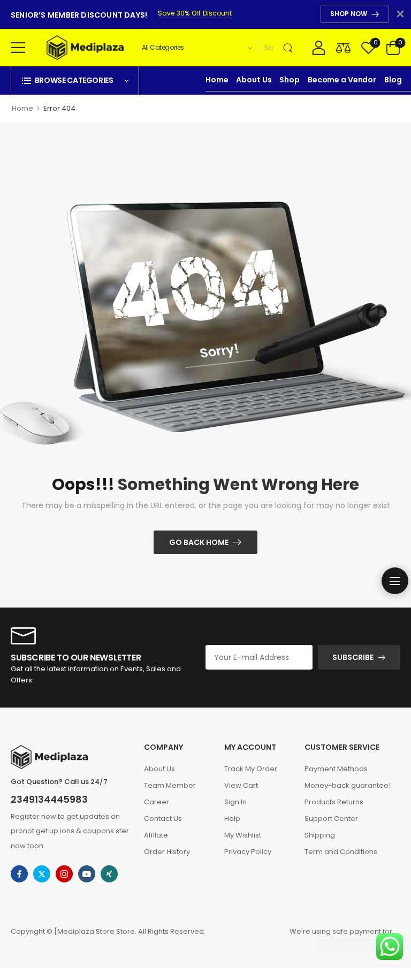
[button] (18, 47)
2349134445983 (49, 799)
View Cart (241, 785)
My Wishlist (242, 835)
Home (217, 79)
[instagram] (64, 873)
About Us (253, 79)
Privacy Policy (247, 852)
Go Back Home (199, 542)
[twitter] (41, 873)
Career (156, 802)
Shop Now (348, 13)
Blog (392, 79)
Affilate (156, 835)
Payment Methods (336, 769)
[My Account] (318, 47)
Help (232, 818)
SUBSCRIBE (353, 657)
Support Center (331, 818)
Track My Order (250, 769)
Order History (167, 852)
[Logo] (85, 47)
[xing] (109, 873)
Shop (289, 79)
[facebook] (19, 873)
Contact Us (163, 818)
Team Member (170, 785)
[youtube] (86, 873)
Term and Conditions (341, 852)
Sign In (235, 802)
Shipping (320, 835)
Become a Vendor (342, 79)
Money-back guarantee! (348, 785)
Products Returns (334, 802)
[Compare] (343, 47)
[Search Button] (290, 47)
